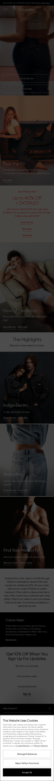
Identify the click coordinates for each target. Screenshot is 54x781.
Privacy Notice (41, 745)
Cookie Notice (22, 745)
